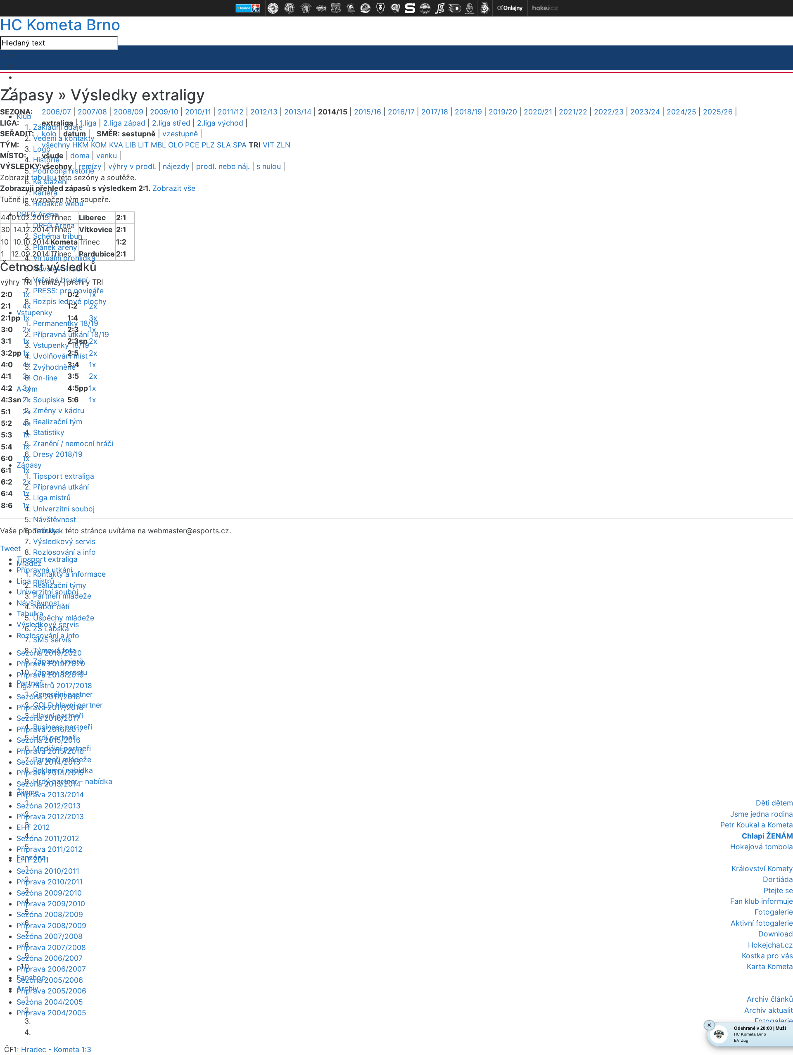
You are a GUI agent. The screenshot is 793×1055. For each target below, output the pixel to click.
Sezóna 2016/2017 (48, 718)
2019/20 (503, 111)
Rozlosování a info (64, 552)
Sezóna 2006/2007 (50, 958)
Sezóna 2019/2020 (49, 653)
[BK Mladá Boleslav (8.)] (380, 8)
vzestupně (180, 133)
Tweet (10, 548)
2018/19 (468, 111)
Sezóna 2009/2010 (49, 893)
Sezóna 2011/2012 (48, 838)
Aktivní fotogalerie (762, 923)
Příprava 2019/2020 (51, 663)
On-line (45, 377)
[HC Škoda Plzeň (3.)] (306, 8)
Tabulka (30, 613)
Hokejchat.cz (770, 945)
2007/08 (92, 111)
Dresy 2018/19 (58, 454)
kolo (49, 133)
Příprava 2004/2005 (51, 1012)
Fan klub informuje (761, 901)
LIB (130, 144)
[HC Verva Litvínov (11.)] (425, 8)
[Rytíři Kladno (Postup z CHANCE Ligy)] (469, 8)
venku (106, 155)
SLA (224, 144)
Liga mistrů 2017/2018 (54, 685)
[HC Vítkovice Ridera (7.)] (365, 8)
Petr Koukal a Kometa (756, 824)
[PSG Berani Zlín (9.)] (395, 8)
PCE (192, 144)
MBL (158, 144)
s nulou (268, 166)
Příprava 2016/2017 (50, 729)
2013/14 (297, 111)
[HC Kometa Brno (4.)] (320, 8)
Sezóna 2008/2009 (50, 914)
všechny (56, 144)
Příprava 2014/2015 (50, 772)
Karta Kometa (770, 966)
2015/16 (367, 111)
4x (26, 306)
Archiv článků (770, 999)
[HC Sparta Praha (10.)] (410, 8)
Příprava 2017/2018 (50, 707)
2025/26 (718, 111)
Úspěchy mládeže (63, 617)
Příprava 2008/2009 (51, 925)
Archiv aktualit (768, 1010)
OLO (175, 144)
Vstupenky (34, 312)
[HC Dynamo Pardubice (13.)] (454, 8)
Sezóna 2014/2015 (49, 762)
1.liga (88, 123)
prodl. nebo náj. (223, 166)
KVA (116, 144)
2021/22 (573, 111)
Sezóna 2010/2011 (48, 871)
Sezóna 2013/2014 (49, 783)
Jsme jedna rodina (761, 814)
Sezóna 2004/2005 (50, 1002)
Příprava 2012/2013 (50, 816)
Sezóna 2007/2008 (50, 936)
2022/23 (609, 111)
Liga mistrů (52, 497)
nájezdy (176, 166)
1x (26, 294)
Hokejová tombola (761, 846)
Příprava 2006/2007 (51, 969)
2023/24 (645, 111)
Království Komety (762, 868)
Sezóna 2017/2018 (48, 696)
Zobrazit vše (173, 188)
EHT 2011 (33, 859)
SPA (240, 144)
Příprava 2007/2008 (51, 947)
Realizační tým (57, 421)
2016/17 (401, 111)
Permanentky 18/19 (65, 323)
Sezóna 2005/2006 (50, 980)
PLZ (208, 144)
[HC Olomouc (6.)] (350, 8)
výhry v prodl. (132, 166)
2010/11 (198, 111)
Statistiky (48, 432)
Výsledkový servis (64, 541)
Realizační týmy (59, 585)
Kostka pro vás (767, 955)
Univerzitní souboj (64, 508)
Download (775, 933)
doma (80, 155)
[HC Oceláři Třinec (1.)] (273, 8)
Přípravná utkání (61, 486)
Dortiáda (778, 879)
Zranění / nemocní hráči (73, 443)
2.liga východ (220, 123)
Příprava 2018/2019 (50, 674)
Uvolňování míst (60, 356)
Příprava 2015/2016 (50, 751)
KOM (99, 144)
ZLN (283, 144)
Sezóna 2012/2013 (49, 805)
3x (26, 376)
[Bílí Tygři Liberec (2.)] (289, 8)
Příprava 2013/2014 (50, 794)
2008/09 (128, 111)
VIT (268, 144)
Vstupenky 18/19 (61, 345)
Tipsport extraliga (63, 476)
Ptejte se (778, 890)
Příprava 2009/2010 (51, 903)
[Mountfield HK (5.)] (335, 8)
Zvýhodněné (54, 367)
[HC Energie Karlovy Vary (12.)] (439, 8)
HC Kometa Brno (60, 24)
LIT (143, 144)
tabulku (43, 177)
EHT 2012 (33, 827)
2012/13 (264, 111)
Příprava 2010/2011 (50, 881)
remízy (90, 166)
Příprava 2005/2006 (51, 990)
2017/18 (434, 111)
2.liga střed (171, 123)
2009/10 (164, 111)
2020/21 (538, 111)
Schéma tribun (57, 236)
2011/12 (231, 111)
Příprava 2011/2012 (50, 849)
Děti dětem (774, 802)
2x (26, 329)
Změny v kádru (58, 410)
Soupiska (48, 399)
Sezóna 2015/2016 (49, 740)
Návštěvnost (54, 519)
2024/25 (681, 111)
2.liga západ (124, 123)
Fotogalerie (774, 912)
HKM (80, 144)
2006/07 (56, 111)
